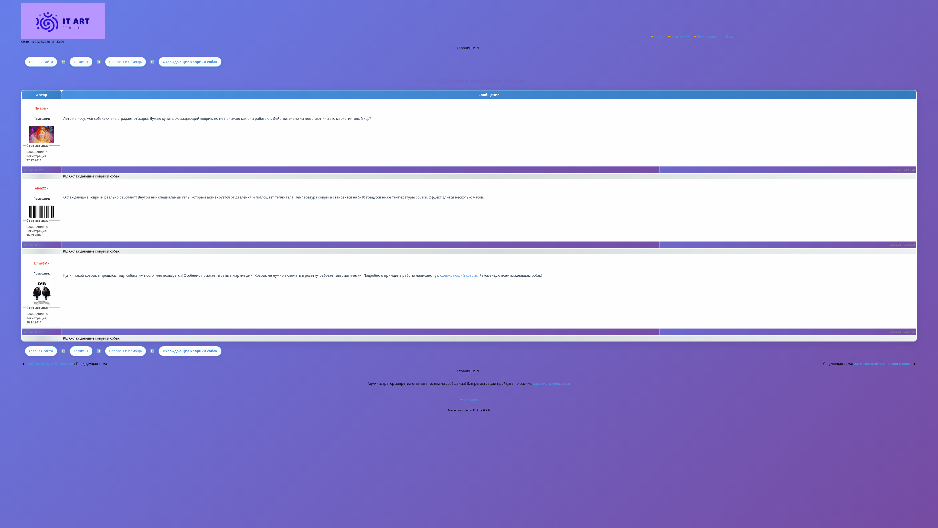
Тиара (40, 108)
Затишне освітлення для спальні (883, 363)
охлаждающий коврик (459, 275)
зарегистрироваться (551, 383)
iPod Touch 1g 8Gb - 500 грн (49, 363)
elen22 (40, 188)
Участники (681, 36)
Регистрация (707, 36)
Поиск (659, 36)
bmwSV (40, 263)
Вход (730, 36)
